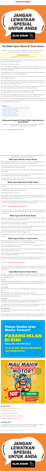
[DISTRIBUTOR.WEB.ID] (23, 1)
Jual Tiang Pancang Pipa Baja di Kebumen (9, 413)
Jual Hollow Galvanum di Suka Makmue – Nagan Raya (12, 416)
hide (8, 106)
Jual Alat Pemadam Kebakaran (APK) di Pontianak (11, 418)
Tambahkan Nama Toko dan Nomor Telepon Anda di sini (23, 57)
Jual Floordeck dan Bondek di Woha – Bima (10, 408)
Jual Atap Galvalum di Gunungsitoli (8, 411)
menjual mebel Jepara (8, 98)
